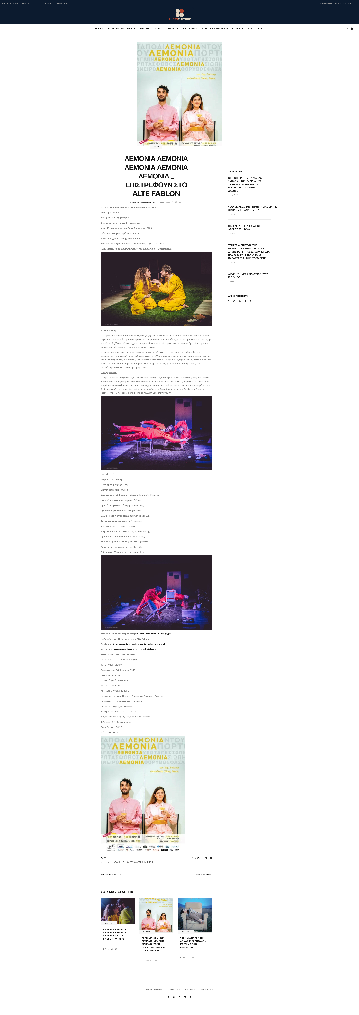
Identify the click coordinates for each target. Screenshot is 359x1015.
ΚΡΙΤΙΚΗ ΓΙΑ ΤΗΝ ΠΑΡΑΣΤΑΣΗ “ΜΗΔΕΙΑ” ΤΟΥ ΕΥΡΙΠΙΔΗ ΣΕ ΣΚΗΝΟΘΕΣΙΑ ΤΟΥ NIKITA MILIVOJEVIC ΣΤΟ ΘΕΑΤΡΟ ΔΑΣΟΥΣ (246, 184)
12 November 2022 (149, 960)
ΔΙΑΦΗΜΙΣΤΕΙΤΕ (29, 3)
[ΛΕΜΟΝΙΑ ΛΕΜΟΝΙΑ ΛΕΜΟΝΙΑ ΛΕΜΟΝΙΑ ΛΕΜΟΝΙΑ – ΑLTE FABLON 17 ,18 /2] (118, 911)
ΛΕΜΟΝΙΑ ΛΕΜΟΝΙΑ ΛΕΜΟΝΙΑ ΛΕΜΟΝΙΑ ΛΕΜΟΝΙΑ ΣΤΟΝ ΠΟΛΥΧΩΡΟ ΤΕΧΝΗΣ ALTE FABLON (153, 944)
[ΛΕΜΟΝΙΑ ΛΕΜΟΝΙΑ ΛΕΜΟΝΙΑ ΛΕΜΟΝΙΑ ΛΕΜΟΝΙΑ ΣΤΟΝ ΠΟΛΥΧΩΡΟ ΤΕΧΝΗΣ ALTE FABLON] (156, 915)
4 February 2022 (187, 957)
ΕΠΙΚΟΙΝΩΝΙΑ (45, 3)
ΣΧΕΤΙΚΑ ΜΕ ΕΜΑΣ (10, 3)
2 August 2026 (233, 195)
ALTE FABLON (106, 862)
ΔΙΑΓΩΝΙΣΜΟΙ (61, 3)
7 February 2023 (110, 949)
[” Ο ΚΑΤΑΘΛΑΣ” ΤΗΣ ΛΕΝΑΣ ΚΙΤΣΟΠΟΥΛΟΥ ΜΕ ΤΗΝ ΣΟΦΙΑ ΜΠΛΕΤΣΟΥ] (195, 915)
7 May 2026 (232, 214)
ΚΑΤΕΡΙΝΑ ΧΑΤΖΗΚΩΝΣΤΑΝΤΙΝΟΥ (143, 202)
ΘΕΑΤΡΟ (156, 147)
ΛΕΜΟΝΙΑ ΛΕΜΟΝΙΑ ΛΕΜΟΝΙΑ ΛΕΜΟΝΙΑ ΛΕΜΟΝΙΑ (134, 862)
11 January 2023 (165, 202)
